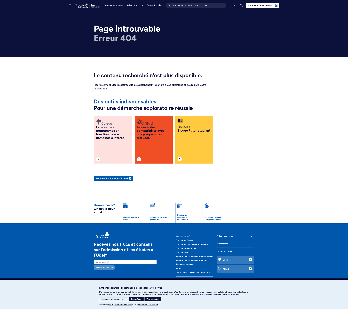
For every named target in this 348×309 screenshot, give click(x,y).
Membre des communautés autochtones (194, 256)
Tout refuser (136, 299)
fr (232, 5)
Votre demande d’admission (260, 5)
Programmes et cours (113, 5)
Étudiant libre (182, 252)
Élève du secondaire (185, 264)
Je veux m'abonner (104, 267)
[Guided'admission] (133, 235)
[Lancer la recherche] (169, 5)
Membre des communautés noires (191, 260)
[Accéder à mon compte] (241, 5)
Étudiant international (186, 248)
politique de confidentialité (120, 304)
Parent (179, 268)
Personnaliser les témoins (113, 299)
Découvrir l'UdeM (155, 5)
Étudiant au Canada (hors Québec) (192, 244)
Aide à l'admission (135, 5)
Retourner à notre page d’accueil (112, 178)
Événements (222, 244)
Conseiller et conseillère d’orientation (193, 272)
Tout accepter (153, 299)
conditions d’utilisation (148, 304)
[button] (70, 5)
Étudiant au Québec (185, 240)
